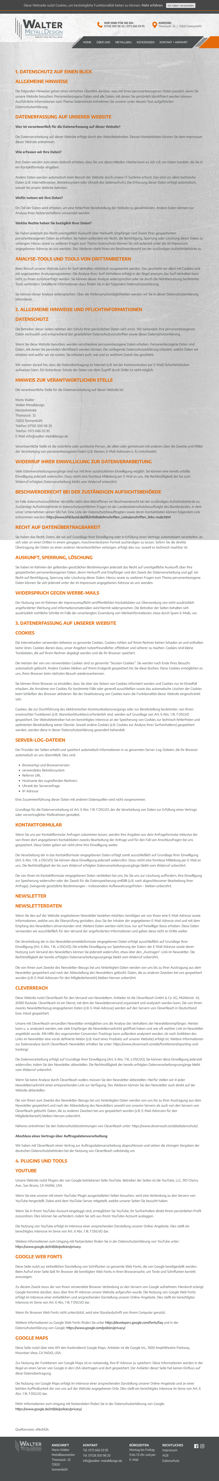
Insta (202, 1446)
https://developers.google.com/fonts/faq (134, 1322)
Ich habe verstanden (181, 5)
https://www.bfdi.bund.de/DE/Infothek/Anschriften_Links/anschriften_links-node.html (108, 517)
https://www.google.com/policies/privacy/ (95, 1328)
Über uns (103, 42)
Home (87, 42)
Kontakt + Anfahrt (174, 42)
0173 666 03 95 (135, 26)
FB (196, 1446)
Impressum (169, 1450)
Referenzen (145, 42)
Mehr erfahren (152, 5)
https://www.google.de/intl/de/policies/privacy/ (48, 1409)
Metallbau (123, 42)
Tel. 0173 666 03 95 (95, 1450)
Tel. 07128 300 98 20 (97, 1455)
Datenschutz (170, 1461)
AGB (165, 1455)
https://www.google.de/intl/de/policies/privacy (48, 1246)
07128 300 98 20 (114, 26)
